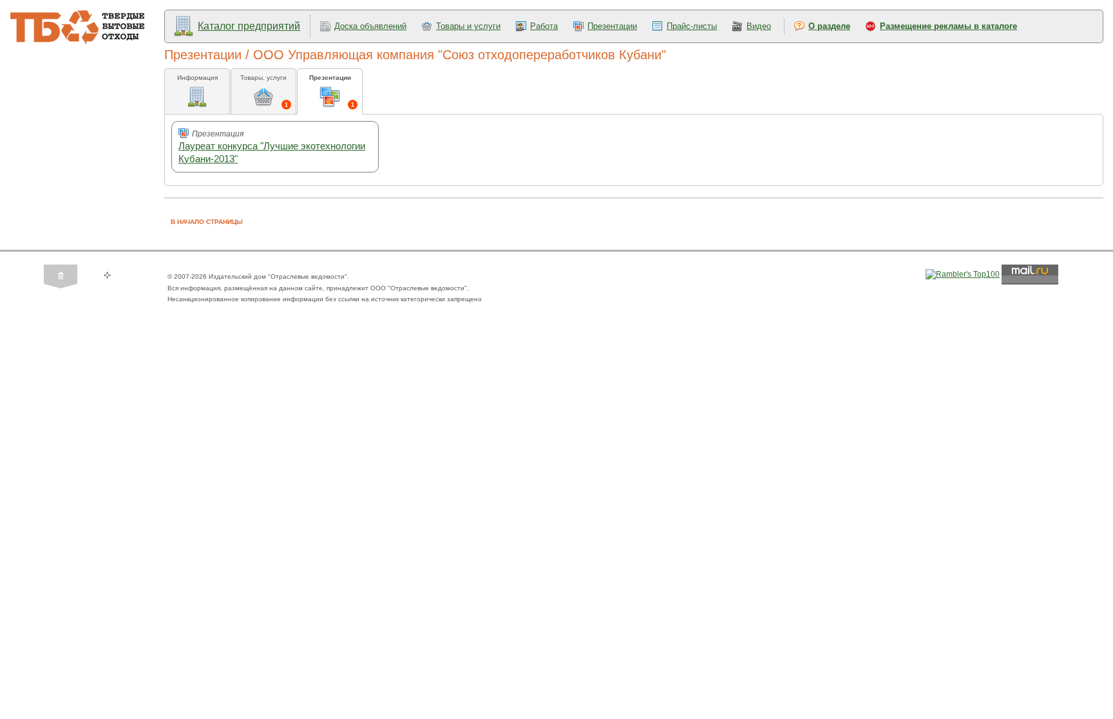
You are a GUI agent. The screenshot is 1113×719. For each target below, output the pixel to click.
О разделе (829, 26)
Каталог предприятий (249, 26)
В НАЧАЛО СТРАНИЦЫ (207, 221)
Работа (544, 26)
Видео (759, 26)
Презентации (612, 26)
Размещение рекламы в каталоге (948, 26)
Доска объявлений (370, 26)
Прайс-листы (692, 26)
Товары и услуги (468, 26)
